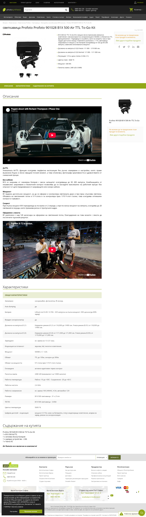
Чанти (48, 17)
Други (122, 17)
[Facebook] (138, 492)
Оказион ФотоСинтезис (47, 478)
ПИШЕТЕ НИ (11, 473)
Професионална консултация (101, 476)
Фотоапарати (8, 17)
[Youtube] (111, 496)
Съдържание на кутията (43, 86)
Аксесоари (114, 17)
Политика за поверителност (55, 515)
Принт (26, 3)
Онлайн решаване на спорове (73, 515)
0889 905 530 (11, 477)
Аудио (91, 17)
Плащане (68, 473)
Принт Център (44, 476)
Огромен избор (96, 473)
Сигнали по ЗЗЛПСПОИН (109, 515)
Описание (8, 86)
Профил (140, 3)
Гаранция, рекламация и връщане (76, 478)
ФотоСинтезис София (46, 470)
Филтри (68, 17)
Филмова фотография (80, 17)
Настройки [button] (13, 511)
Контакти (71, 3)
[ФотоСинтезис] (12, 10)
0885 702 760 (55, 497)
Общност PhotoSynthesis (125, 470)
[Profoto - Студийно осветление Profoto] (7, 34)
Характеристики (23, 86)
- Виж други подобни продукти (128, 40)
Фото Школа (121, 476)
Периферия (105, 17)
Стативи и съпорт (58, 17)
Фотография (59, 3)
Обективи (18, 17)
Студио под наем (44, 481)
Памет (97, 17)
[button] (119, 47)
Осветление (41, 17)
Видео (25, 17)
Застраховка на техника (99, 481)
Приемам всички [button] (30, 511)
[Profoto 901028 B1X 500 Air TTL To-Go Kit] (125, 106)
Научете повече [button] (17, 506)
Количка (137, 9)
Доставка (68, 476)
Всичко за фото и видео (99, 470)
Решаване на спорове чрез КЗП (92, 515)
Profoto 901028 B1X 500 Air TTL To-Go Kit (124, 121)
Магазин (13, 3)
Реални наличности (97, 478)
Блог (37, 3)
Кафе (119, 481)
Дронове (32, 17)
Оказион (129, 17)
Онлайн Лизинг (70, 481)
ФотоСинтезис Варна (46, 473)
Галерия (47, 3)
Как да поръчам (70, 470)
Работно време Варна (133, 514)
